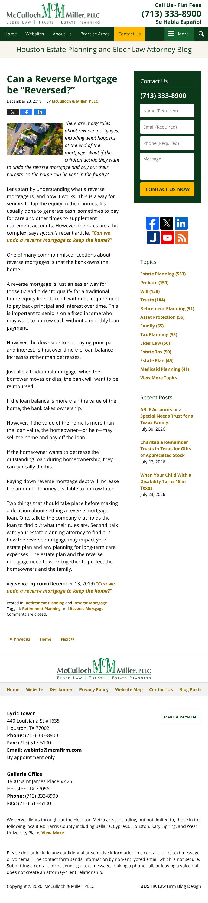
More (183, 34)
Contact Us (129, 34)
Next (67, 638)
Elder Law (155, 343)
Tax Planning (158, 334)
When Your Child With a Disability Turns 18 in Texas (165, 481)
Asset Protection (162, 317)
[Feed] (181, 237)
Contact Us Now (167, 189)
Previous (19, 638)
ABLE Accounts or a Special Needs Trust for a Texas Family (166, 415)
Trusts (152, 300)
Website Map (129, 689)
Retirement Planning (45, 602)
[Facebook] (152, 223)
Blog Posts (190, 689)
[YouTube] (167, 237)
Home (10, 34)
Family (152, 326)
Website (34, 689)
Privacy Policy (94, 689)
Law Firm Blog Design (171, 886)
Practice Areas (95, 34)
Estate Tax (155, 352)
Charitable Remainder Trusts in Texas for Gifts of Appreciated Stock (165, 448)
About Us (62, 34)
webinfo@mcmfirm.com (53, 750)
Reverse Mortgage (90, 602)
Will (150, 291)
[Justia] (153, 237)
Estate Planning (163, 274)
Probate (154, 282)
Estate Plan (156, 360)
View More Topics (158, 378)
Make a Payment (181, 717)
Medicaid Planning (164, 369)
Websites (34, 34)
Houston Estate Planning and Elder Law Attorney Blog (53, 13)
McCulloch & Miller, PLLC (69, 886)
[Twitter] (166, 223)
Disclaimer (61, 689)
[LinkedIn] (181, 223)
